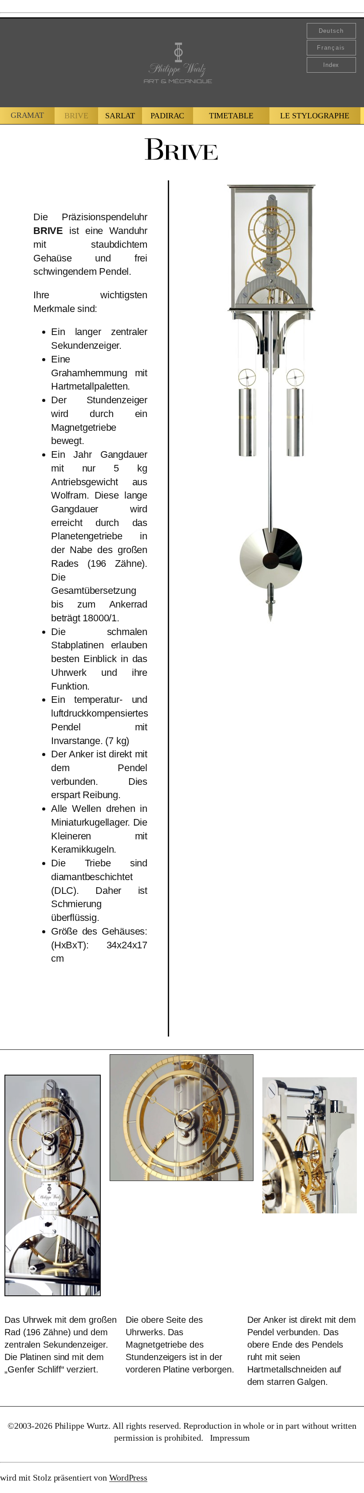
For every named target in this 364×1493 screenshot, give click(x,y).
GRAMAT (27, 115)
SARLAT (120, 115)
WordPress (128, 1477)
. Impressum (225, 1437)
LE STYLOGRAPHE (314, 115)
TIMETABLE (231, 115)
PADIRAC (167, 115)
